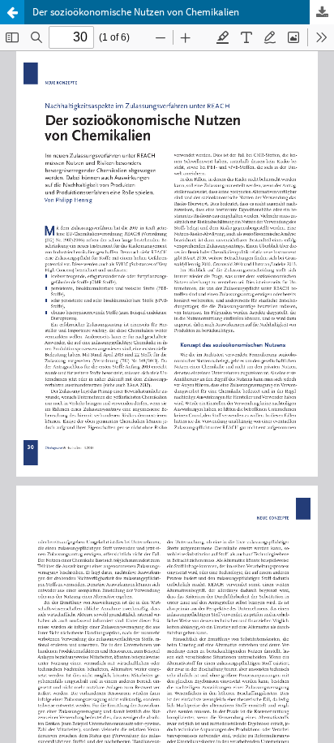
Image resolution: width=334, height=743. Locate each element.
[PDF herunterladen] (322, 12)
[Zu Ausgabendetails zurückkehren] (12, 12)
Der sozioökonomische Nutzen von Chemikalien (135, 12)
